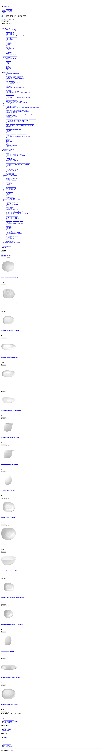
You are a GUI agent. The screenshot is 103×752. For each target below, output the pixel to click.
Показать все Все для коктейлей (11, 71)
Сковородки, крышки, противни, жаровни (16, 134)
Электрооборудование (8, 200)
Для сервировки (7, 150)
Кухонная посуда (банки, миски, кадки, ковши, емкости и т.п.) (21, 119)
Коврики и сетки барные (12, 79)
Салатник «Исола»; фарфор (8, 517)
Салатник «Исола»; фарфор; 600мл (9, 570)
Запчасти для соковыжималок (13, 218)
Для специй (9, 158)
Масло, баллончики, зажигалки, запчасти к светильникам (20, 124)
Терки (7, 140)
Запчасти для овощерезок (12, 216)
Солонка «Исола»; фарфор (7, 651)
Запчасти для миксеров (11, 112)
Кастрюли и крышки (11, 115)
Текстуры (8, 67)
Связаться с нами (7, 728)
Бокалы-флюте (9, 39)
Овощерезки (9, 229)
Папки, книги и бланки (11, 88)
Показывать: (4, 258)
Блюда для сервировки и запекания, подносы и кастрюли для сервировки (23, 151)
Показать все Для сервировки (10, 175)
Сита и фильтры (10, 95)
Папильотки (9, 183)
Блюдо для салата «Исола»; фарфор (10, 330)
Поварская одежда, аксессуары (13, 129)
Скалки (8, 132)
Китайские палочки (11, 180)
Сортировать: (4, 256)
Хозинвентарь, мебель (8, 190)
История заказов (7, 744)
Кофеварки (8, 222)
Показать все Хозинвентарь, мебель (11, 199)
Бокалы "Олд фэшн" (11, 30)
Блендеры (8, 203)
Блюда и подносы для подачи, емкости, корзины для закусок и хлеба (22, 107)
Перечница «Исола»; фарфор (8, 490)
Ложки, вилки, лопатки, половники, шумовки (17, 120)
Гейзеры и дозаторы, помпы (13, 74)
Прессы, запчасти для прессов (13, 232)
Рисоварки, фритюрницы (12, 236)
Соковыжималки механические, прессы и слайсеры (18, 97)
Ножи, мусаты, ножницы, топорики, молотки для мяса (19, 127)
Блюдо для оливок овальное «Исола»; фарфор (12, 303)
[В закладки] (6, 338)
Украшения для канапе (11, 188)
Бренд (4, 736)
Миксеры (8, 226)
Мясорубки (9, 227)
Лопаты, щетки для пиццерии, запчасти (15, 121)
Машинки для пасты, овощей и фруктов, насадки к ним (19, 125)
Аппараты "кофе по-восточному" (14, 202)
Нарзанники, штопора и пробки (13, 85)
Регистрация (9, 7)
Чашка (7, 53)
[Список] (1, 254)
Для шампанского (10, 159)
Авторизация (9, 9)
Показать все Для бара (8, 103)
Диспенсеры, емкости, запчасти (13, 77)
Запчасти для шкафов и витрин (13, 219)
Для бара (5, 72)
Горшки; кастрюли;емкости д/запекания (15, 155)
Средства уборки (10, 197)
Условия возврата (7, 722)
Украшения (6, 177)
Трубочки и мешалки (11, 187)
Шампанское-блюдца (11, 54)
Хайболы (8, 51)
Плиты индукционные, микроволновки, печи (17, 231)
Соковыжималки (10, 238)
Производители (7, 246)
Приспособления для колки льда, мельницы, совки (18, 92)
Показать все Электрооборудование (11, 242)
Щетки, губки (9, 146)
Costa (4, 247)
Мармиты (8, 224)
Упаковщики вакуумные (12, 239)
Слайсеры (8, 135)
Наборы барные (10, 83)
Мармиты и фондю (10, 122)
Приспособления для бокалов (13, 91)
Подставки (8, 90)
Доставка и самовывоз (8, 720)
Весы (7, 205)
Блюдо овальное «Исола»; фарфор (9, 357)
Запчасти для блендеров (12, 209)
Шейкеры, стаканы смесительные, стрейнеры (17, 102)
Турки (7, 142)
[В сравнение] (8, 338)
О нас (4, 718)
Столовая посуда (10, 48)
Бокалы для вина (10, 33)
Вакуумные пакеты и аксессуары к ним (15, 108)
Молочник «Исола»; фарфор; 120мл (10, 437)
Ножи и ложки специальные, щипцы (15, 87)
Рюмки (8, 45)
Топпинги (8, 68)
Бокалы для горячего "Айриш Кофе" (15, 35)
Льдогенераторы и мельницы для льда (15, 223)
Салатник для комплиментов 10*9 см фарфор (12, 597)
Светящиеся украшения (11, 185)
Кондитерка (9, 117)
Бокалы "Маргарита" (11, 29)
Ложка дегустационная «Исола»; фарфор (11, 410)
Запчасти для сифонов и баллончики (15, 78)
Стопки (8, 49)
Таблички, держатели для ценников (14, 101)
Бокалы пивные (10, 38)
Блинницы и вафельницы (12, 204)
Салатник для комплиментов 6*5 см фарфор (12, 624)
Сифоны (8, 96)
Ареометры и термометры (12, 73)
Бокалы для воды (10, 34)
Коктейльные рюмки (11, 40)
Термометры (9, 141)
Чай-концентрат (10, 69)
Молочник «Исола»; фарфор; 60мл (9, 464)
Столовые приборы (10, 174)
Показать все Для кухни (9, 149)
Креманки (8, 42)
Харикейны (9, 52)
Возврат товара (7, 729)
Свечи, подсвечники (11, 170)
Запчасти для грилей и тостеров (13, 212)
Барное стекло (6, 28)
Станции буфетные (10, 137)
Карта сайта (6, 730)
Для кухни (5, 105)
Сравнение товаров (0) (6, 255)
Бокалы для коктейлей (11, 37)
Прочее (8, 44)
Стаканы (8, 47)
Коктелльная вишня (11, 58)
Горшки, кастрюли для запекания (14, 154)
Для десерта (9, 156)
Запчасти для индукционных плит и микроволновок (18, 213)
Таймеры (8, 139)
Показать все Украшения (9, 189)
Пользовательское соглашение (10, 721)
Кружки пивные (10, 43)
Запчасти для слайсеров (12, 217)
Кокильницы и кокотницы (12, 160)
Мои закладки (6, 745)
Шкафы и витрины (10, 241)
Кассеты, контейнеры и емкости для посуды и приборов (19, 114)
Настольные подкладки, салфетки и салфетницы (17, 164)
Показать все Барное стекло (10, 56)
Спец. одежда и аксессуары (12, 98)
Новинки (8, 61)
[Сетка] (2, 254)
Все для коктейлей (7, 57)
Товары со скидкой (7, 737)
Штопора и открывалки (12, 145)
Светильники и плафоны (12, 169)
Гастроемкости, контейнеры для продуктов (16, 110)
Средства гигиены (10, 195)
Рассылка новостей (8, 746)
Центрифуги (9, 144)
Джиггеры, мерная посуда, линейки (14, 76)
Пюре (7, 63)
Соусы (7, 66)
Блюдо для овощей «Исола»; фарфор (10, 277)
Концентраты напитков (11, 59)
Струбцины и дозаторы (11, 100)
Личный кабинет (7, 742)
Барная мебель (9, 192)
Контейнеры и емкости (11, 81)
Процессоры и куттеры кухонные (14, 233)
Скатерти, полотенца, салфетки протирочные (17, 171)
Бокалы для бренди (10, 32)
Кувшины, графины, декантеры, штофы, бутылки (18, 163)
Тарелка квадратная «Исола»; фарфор (10, 677)
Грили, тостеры (10, 207)
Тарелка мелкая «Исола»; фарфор (9, 704)
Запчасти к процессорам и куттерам (14, 221)
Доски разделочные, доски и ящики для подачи (17, 111)
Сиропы (8, 64)
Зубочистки (9, 179)
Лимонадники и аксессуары (13, 82)
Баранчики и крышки (11, 106)
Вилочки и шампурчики (12, 178)
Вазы (7, 153)
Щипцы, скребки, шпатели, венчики (15, 148)
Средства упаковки (10, 198)
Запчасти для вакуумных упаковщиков (15, 211)
